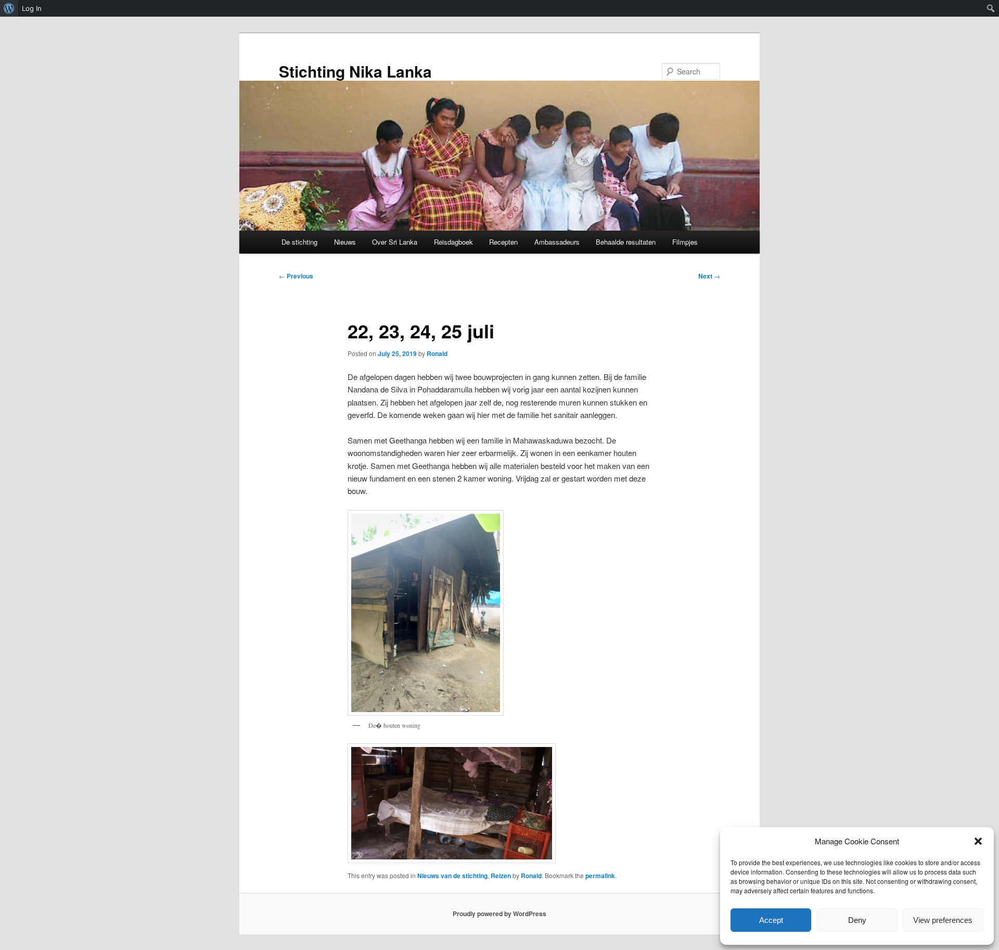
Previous (296, 276)
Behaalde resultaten (626, 242)
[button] (978, 841)
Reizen (501, 875)
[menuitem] (9, 8)
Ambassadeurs (557, 242)
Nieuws (345, 242)
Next (709, 276)
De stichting (299, 242)
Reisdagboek (453, 242)
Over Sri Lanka (394, 242)
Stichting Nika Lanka (355, 71)
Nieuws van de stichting (452, 875)
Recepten (503, 242)
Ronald (437, 353)
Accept (771, 920)
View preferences (942, 920)
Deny (857, 920)
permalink (600, 875)
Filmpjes (685, 242)
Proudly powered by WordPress (499, 913)
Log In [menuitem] (32, 8)
